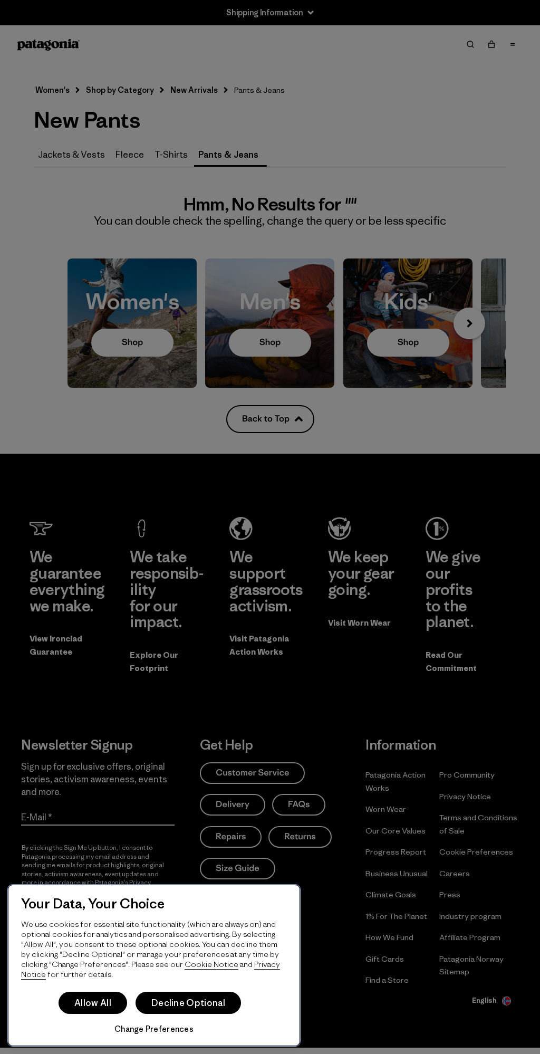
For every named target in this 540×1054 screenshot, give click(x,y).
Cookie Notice (211, 964)
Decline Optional (188, 1003)
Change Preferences (154, 1029)
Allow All (92, 1003)
